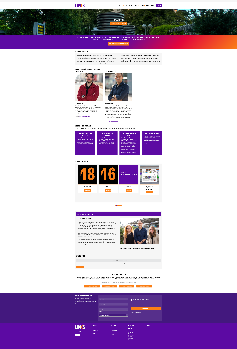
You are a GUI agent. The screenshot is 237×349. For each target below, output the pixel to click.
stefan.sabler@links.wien (84, 116)
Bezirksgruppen (114, 331)
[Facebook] (76, 346)
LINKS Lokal (131, 336)
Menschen (113, 328)
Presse (129, 333)
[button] (115, 205)
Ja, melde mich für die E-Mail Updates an (141, 299)
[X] (80, 346)
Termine (148, 325)
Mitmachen (130, 332)
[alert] (118, 260)
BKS (156, 1)
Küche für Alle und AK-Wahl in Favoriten (149, 188)
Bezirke (113, 334)
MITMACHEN (159, 5)
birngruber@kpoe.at (113, 121)
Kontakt (130, 329)
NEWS (126, 5)
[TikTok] (82, 346)
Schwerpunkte (96, 328)
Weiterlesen (87, 190)
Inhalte (95, 325)
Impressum (130, 339)
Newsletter (130, 338)
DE (153, 1)
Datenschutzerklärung (136, 312)
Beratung (131, 325)
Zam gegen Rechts (108, 188)
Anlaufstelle (131, 335)
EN (158, 1)
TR (160, 1)
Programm (95, 330)
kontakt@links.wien (79, 331)
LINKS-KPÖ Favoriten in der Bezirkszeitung (129, 188)
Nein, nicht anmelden (137, 300)
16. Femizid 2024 (87, 188)
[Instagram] (78, 346)
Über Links (113, 325)
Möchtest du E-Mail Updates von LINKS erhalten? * (141, 297)
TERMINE (153, 5)
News (94, 333)
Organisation (114, 330)
